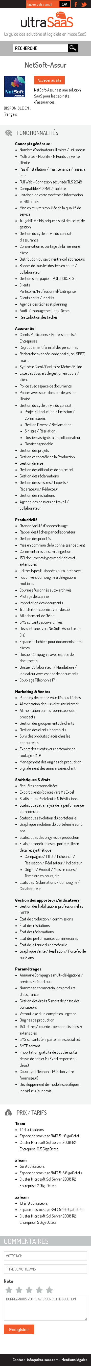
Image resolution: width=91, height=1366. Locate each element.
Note (8, 1281)
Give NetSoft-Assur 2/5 (19, 1290)
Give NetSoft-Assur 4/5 (39, 1290)
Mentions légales (74, 1359)
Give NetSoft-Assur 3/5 (29, 1290)
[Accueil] (47, 19)
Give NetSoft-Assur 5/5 (49, 1290)
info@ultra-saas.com (42, 1359)
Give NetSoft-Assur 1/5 (9, 1290)
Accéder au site (49, 80)
